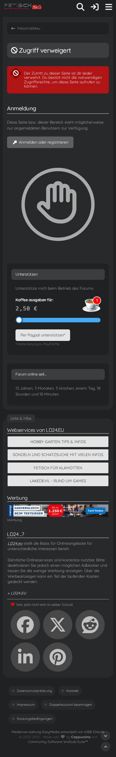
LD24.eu (15, 543)
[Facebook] (25, 624)
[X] (57, 624)
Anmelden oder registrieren (43, 142)
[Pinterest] (57, 657)
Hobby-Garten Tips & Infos (58, 441)
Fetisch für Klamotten (58, 467)
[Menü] (108, 7)
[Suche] (80, 7)
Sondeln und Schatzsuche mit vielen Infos (58, 454)
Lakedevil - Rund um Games (58, 480)
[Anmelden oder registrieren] (94, 7)
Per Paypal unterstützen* (43, 335)
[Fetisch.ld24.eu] (23, 7)
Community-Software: (58, 742)
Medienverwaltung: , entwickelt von (58, 732)
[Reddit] (90, 624)
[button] (25, 657)
